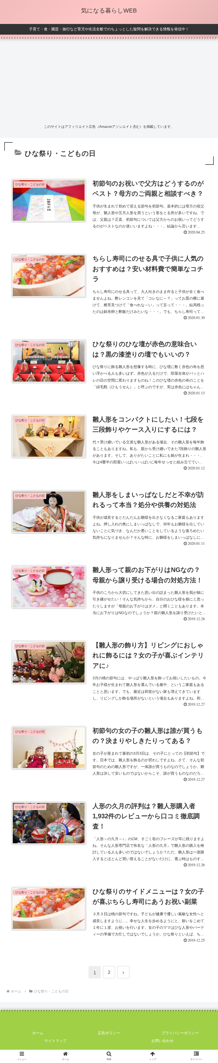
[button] (201, 831)
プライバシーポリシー (180, 1033)
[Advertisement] (109, 80)
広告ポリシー (109, 1033)
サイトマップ (55, 1041)
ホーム (37, 1033)
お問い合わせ (162, 1041)
